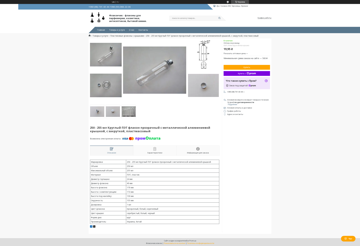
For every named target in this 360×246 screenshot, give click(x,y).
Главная (101, 30)
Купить (246, 67)
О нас (131, 30)
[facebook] (91, 226)
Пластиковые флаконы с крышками (127, 36)
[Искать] (219, 18)
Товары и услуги (117, 30)
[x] (94, 226)
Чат (350, 239)
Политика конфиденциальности (200, 243)
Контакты (143, 30)
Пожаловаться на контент (174, 243)
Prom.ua (192, 241)
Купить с (242, 73)
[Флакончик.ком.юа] (98, 18)
